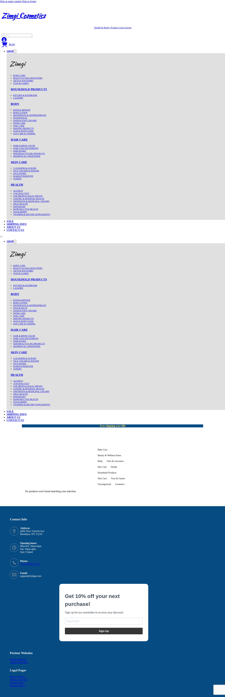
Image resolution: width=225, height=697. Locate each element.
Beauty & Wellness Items (27, 78)
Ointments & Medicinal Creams (31, 201)
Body (15, 104)
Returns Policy (17, 685)
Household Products (107, 472)
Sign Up (104, 631)
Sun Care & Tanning (24, 133)
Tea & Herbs (20, 212)
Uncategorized (104, 484)
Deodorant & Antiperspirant (29, 115)
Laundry (18, 98)
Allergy (18, 191)
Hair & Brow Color (24, 145)
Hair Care (19, 139)
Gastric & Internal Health (28, 198)
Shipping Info (17, 224)
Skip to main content (10, 1)
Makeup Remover (23, 176)
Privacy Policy (17, 676)
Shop (10, 51)
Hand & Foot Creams (25, 120)
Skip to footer (29, 1)
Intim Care (19, 123)
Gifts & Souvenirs (23, 80)
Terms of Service (19, 679)
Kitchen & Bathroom (25, 95)
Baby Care (19, 75)
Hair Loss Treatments (25, 148)
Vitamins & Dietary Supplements (31, 214)
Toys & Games (21, 83)
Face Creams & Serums (26, 171)
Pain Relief (19, 206)
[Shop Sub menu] (15, 51)
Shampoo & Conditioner (26, 156)
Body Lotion (20, 112)
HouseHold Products (29, 89)
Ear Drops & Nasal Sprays (27, 196)
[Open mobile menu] (1, 236)
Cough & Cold (21, 193)
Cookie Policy (17, 682)
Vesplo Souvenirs (19, 662)
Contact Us (15, 230)
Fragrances (20, 118)
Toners (17, 178)
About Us (13, 227)
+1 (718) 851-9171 (30, 564)
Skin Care (19, 162)
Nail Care (18, 126)
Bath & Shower (21, 110)
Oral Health (20, 204)
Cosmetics (120, 484)
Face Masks (19, 173)
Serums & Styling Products (29, 153)
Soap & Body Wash (23, 131)
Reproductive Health (25, 209)
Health (17, 184)
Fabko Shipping (18, 659)
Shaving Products (23, 128)
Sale (10, 221)
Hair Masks (19, 151)
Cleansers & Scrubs (24, 168)
